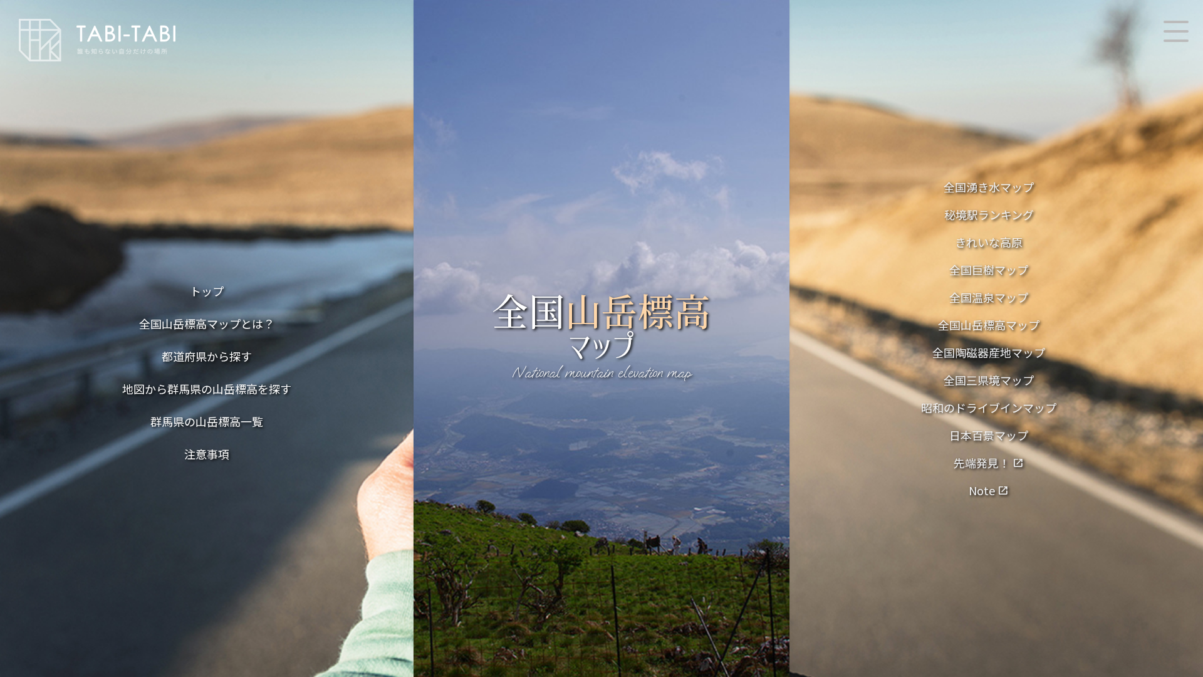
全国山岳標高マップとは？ (206, 323)
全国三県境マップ (989, 380)
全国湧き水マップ (989, 187)
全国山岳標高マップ (988, 325)
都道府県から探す (207, 356)
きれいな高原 (989, 242)
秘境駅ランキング (989, 214)
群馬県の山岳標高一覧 (206, 421)
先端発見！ (989, 462)
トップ (207, 291)
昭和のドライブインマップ (988, 407)
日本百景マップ (988, 435)
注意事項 (206, 454)
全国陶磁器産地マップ (988, 352)
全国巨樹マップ (988, 269)
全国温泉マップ (988, 297)
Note (989, 490)
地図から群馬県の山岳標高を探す (206, 388)
